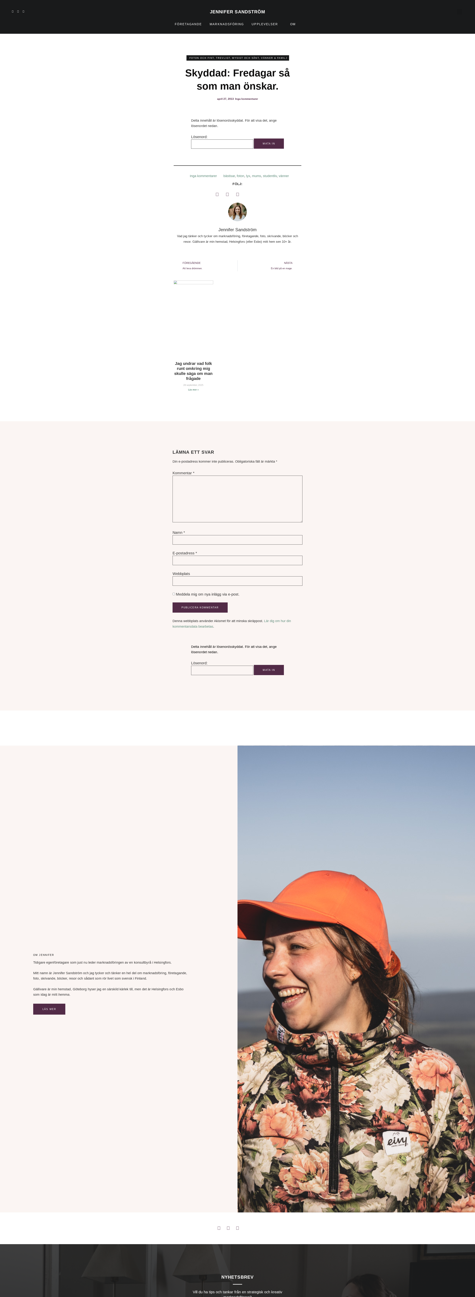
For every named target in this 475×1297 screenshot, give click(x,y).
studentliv (270, 176)
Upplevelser (265, 24)
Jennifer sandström (237, 11)
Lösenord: (199, 137)
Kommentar (183, 473)
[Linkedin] (12, 11)
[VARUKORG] (450, 11)
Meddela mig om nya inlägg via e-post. (208, 594)
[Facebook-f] (23, 11)
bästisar (229, 176)
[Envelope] (39, 11)
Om (293, 24)
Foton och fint (201, 58)
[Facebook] (217, 194)
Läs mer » (193, 389)
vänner (284, 176)
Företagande (188, 24)
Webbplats (181, 574)
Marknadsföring (227, 24)
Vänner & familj (274, 58)
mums (256, 176)
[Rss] (34, 11)
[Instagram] (18, 11)
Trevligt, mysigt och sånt (237, 58)
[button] (459, 11)
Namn (179, 532)
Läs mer (49, 1009)
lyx (248, 176)
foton (240, 176)
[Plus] (28, 11)
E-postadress (185, 553)
